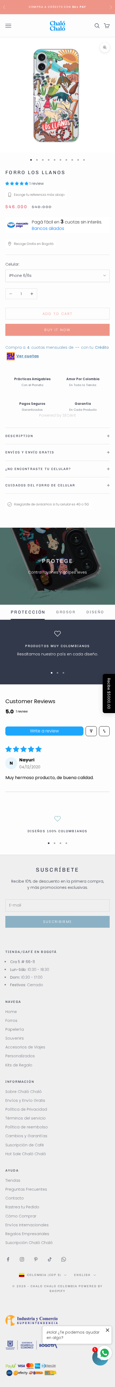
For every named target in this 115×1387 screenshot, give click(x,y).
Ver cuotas (27, 356)
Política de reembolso (26, 1127)
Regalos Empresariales (27, 1233)
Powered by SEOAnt (57, 415)
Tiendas (12, 1180)
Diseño (95, 612)
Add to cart (58, 313)
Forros (11, 1020)
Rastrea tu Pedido (22, 1207)
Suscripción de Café (24, 1145)
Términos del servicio (25, 1118)
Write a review (44, 731)
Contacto (14, 1198)
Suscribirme (57, 921)
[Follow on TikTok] (49, 1259)
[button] (17, 183)
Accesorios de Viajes (25, 1047)
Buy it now (57, 329)
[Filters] (91, 731)
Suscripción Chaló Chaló (29, 1242)
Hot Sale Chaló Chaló (25, 1154)
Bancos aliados (48, 228)
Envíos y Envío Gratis (25, 1100)
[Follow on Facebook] (8, 1259)
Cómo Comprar (20, 1216)
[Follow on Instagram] (22, 1259)
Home (11, 1011)
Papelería (14, 1029)
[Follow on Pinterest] (36, 1259)
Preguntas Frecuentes (26, 1189)
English (82, 1275)
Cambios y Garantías (26, 1136)
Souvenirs (14, 1038)
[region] (57, 646)
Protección (28, 612)
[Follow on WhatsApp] (63, 1259)
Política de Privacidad (26, 1109)
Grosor (65, 612)
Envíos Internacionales (27, 1225)
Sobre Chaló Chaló (23, 1091)
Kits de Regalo (18, 1065)
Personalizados (20, 1056)
